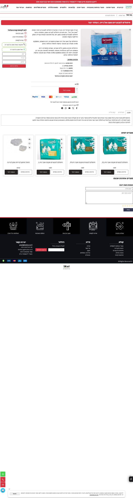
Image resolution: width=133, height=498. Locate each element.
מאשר (14, 494)
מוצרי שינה (81, 7)
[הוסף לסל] (125, 147)
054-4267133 (41, 2)
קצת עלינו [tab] (112, 112)
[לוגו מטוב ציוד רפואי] (129, 7)
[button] (107, 172)
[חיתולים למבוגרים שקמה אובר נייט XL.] (115, 154)
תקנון (88, 250)
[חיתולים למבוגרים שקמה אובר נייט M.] (82, 154)
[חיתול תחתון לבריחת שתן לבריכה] (18, 152)
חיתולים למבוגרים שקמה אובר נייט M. (82, 162)
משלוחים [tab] (121, 112)
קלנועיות (71, 7)
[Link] (3, 490)
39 (77, 84)
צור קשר (129, 15)
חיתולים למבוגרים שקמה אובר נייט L (50, 162)
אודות (88, 246)
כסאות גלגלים (53, 7)
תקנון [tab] (128, 112)
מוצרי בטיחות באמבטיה (95, 7)
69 (115, 168)
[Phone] (3, 480)
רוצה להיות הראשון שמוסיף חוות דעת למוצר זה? (64, 102)
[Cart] (4, 6)
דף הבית (120, 7)
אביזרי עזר (20, 7)
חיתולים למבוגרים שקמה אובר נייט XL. (115, 162)
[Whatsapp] (3, 474)
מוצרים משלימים (40, 7)
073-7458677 (71, 2)
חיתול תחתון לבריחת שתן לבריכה (18, 162)
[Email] (3, 485)
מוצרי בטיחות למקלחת (116, 246)
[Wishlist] (6, 6)
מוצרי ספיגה (110, 7)
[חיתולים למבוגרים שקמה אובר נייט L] (50, 159)
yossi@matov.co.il (25, 245)
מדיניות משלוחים (85, 253)
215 (19, 168)
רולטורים (63, 7)
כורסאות (29, 7)
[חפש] (1, 6)
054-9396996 (56, 2)
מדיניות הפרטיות (94, 495)
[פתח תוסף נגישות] (131, 479)
